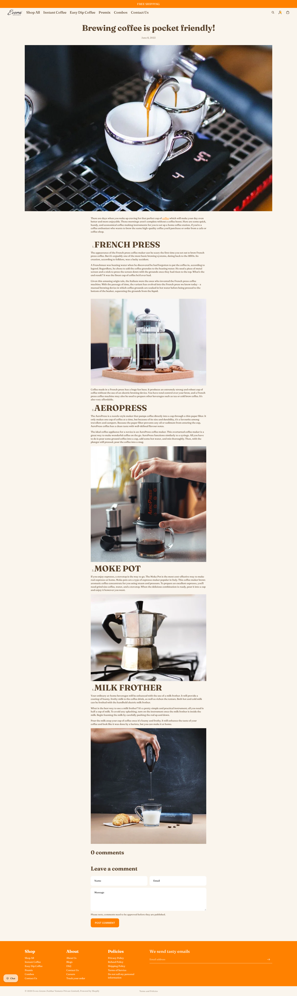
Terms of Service (117, 970)
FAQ (68, 966)
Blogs (69, 961)
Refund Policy (115, 961)
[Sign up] (268, 959)
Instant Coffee (33, 961)
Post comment (105, 922)
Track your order (75, 978)
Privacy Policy (116, 958)
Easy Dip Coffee (33, 966)
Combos (29, 974)
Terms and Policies (148, 991)
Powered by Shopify (89, 991)
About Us (71, 958)
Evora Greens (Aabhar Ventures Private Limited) (56, 991)
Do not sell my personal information (121, 976)
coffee (165, 218)
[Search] (273, 12)
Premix (29, 970)
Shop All (29, 958)
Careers (70, 974)
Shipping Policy (116, 966)
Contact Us (31, 978)
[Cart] (288, 12)
